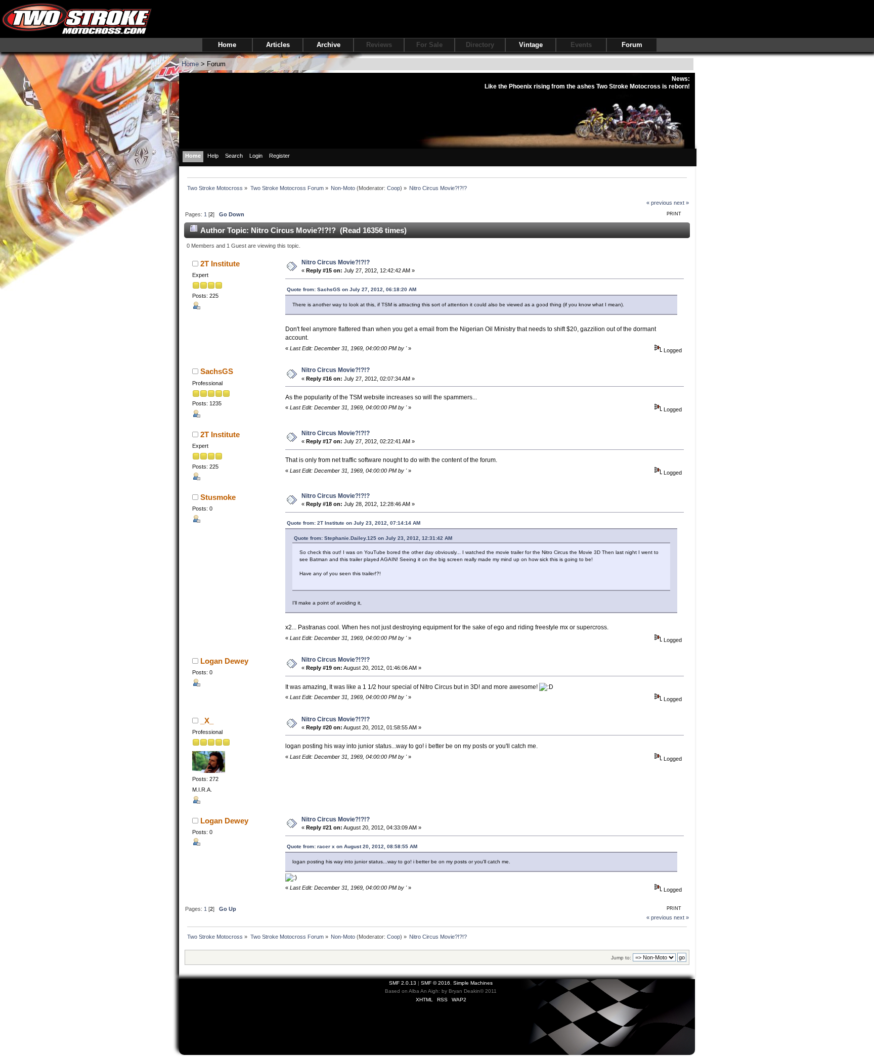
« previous (659, 203)
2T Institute (220, 263)
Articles (278, 45)
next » (681, 203)
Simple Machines (473, 983)
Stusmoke (218, 497)
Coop (393, 188)
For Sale (429, 45)
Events (581, 45)
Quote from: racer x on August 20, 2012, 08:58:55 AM (352, 846)
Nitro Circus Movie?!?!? (335, 262)
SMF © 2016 (435, 983)
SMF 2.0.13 (402, 983)
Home (227, 45)
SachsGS (216, 371)
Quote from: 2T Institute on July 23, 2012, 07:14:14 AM (353, 523)
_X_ (206, 720)
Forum (632, 45)
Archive (328, 45)
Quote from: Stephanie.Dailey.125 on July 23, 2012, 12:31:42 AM (373, 538)
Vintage (531, 45)
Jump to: (621, 957)
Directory (480, 45)
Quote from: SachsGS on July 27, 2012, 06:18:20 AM (351, 289)
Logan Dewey (224, 661)
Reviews (379, 45)
